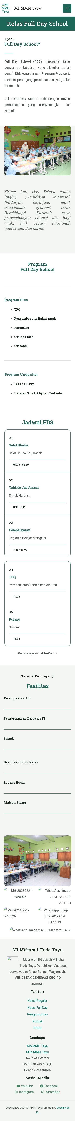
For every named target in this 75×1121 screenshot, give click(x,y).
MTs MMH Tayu (37, 1052)
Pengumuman (37, 1014)
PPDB (37, 1028)
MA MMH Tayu (37, 1046)
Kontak (38, 1021)
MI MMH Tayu (27, 8)
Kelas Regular (37, 1001)
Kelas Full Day (37, 1007)
